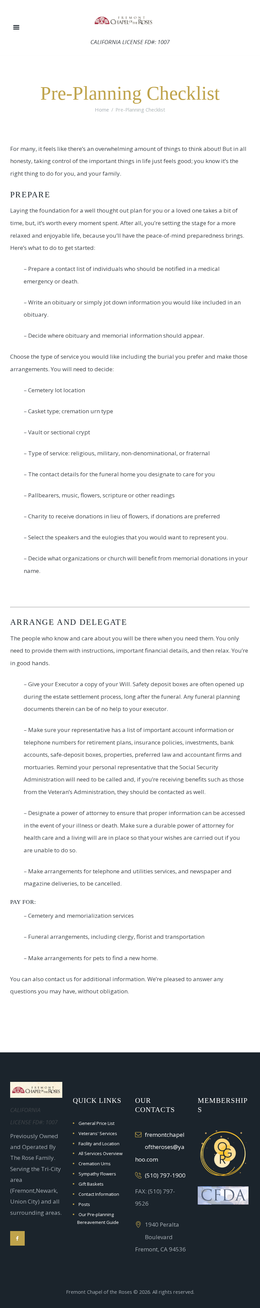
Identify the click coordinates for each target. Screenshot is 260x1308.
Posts (84, 1204)
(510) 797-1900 (165, 1175)
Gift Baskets (91, 1184)
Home (102, 109)
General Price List (96, 1123)
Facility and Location (99, 1144)
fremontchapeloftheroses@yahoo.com (160, 1147)
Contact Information (99, 1194)
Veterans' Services (98, 1133)
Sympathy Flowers (97, 1174)
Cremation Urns (95, 1164)
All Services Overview (101, 1153)
